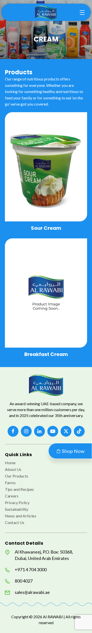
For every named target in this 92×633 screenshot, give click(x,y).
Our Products (16, 476)
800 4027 (24, 581)
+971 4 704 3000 (31, 569)
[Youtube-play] (52, 431)
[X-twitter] (66, 431)
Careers (11, 496)
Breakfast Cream (46, 354)
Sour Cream (46, 228)
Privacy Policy (17, 502)
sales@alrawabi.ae (32, 592)
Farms (10, 482)
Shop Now (72, 451)
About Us (13, 469)
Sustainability (16, 509)
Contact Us (15, 522)
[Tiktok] (79, 431)
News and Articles (20, 515)
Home (10, 462)
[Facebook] (13, 431)
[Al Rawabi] (46, 12)
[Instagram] (26, 431)
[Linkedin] (39, 431)
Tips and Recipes (19, 489)
